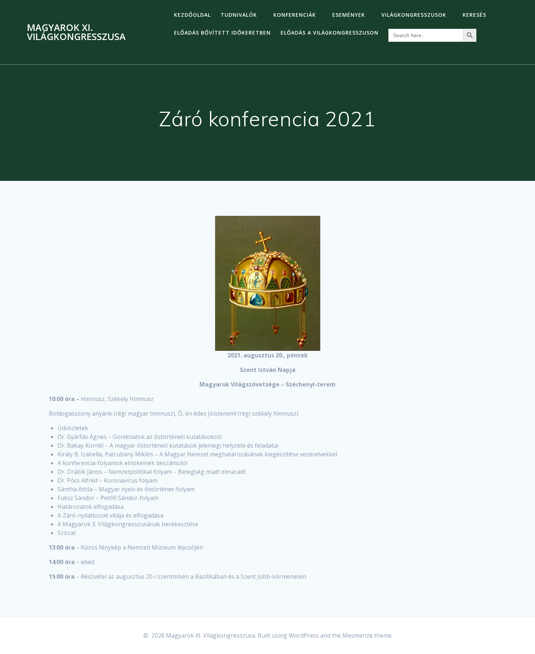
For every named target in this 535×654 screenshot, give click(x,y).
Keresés (474, 14)
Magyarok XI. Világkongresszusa (76, 32)
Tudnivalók (239, 14)
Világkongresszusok (413, 14)
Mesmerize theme (367, 635)
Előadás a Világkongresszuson (330, 32)
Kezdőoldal (192, 14)
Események (348, 14)
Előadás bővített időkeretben (222, 32)
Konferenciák (294, 14)
